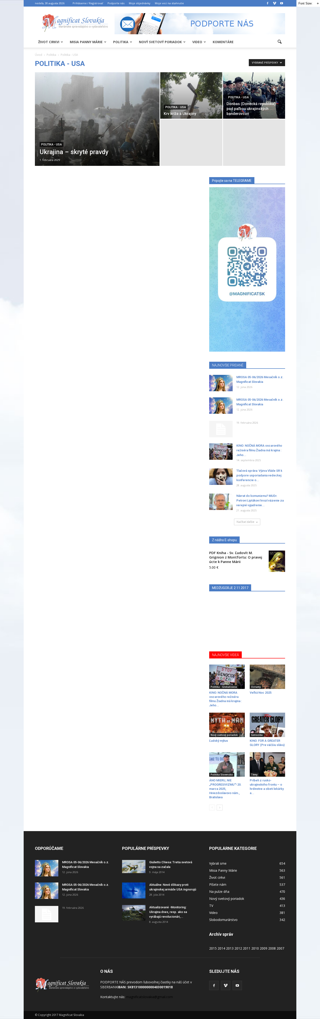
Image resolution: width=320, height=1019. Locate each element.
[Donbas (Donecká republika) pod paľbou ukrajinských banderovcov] (254, 95)
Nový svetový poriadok (160, 42)
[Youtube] (281, 3)
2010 (255, 948)
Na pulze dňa (219, 891)
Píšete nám (217, 884)
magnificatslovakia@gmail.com (149, 997)
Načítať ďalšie (245, 522)
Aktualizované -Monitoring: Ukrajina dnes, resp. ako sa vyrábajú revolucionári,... (168, 911)
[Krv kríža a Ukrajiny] (191, 95)
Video (197, 42)
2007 (280, 948)
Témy (254, 774)
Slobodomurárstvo (223, 919)
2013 (230, 948)
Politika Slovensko (222, 774)
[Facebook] (267, 3)
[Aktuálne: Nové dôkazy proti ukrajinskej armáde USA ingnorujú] (133, 890)
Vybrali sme (218, 863)
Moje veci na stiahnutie (169, 3)
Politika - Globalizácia (224, 686)
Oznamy (256, 686)
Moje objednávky (139, 3)
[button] (279, 42)
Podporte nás (116, 3)
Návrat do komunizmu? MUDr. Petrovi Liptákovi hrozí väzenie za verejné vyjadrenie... (260, 500)
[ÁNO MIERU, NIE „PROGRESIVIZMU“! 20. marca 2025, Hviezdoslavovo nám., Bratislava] (227, 764)
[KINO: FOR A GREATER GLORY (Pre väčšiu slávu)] (267, 725)
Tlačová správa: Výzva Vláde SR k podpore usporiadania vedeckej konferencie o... (259, 475)
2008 (272, 948)
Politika (120, 42)
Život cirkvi (48, 42)
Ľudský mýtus (218, 740)
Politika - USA (51, 144)
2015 (213, 948)
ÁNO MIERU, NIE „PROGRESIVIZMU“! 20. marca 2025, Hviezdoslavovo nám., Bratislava (225, 789)
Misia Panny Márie (86, 42)
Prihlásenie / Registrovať (88, 3)
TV (211, 905)
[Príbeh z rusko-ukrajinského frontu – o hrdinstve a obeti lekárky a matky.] (267, 764)
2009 (263, 948)
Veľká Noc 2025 (261, 692)
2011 (246, 948)
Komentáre (223, 42)
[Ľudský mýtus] (227, 725)
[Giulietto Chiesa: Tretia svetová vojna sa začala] (133, 866)
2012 (238, 948)
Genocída (257, 735)
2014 (221, 948)
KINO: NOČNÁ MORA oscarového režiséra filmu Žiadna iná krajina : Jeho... (259, 450)
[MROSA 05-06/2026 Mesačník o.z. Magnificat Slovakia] (221, 383)
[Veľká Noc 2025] (267, 677)
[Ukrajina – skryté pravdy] (97, 126)
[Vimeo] (274, 3)
